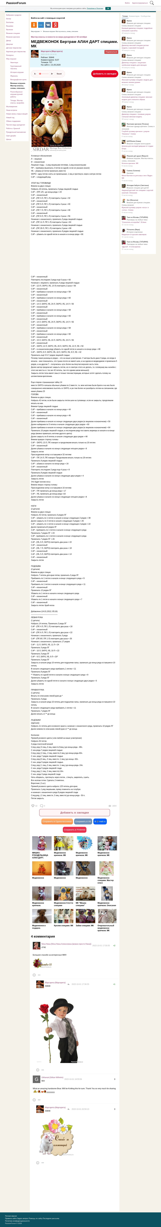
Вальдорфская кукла (18, 79)
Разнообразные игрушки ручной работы (16, 94)
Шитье (8, 139)
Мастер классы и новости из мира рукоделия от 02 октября (59, 37)
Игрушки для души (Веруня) (137, 156)
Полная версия (11, 1216)
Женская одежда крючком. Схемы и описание (138, 127)
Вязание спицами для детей (138, 188)
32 (36, 806)
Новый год (10, 117)
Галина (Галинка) (133, 171)
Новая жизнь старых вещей (16, 114)
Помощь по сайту (35, 1218)
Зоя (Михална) (132, 200)
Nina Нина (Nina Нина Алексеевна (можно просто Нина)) (66, 944)
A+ (52, 74)
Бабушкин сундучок (13, 15)
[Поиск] (152, 3)
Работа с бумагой (13, 128)
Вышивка (9, 26)
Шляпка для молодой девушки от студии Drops (137, 147)
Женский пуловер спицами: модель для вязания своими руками (137, 81)
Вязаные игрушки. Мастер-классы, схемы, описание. (18, 85)
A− (35, 74)
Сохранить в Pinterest (74, 830)
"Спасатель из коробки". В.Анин (134, 222)
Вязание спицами (13, 33)
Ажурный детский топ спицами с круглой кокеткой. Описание (137, 191)
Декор (8, 40)
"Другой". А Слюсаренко (131, 247)
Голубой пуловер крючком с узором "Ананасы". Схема (135, 132)
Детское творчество (13, 48)
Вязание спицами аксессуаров (138, 144)
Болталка (9, 22)
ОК (108, 8)
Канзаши (130, 173)
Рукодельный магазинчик (16, 132)
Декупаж (9, 44)
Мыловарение (11, 106)
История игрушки (17, 72)
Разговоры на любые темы (137, 220)
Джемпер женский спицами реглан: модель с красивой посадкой (135, 46)
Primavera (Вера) (133, 229)
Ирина (129, 21)
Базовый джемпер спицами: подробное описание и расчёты (137, 29)
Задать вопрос (22, 1218)
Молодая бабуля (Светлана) (138, 185)
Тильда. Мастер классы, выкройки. (17, 101)
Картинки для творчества (16, 51)
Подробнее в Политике (95, 8)
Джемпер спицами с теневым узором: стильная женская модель (136, 115)
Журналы (14, 76)
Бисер (8, 19)
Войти (127, 3)
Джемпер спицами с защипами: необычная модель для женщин (134, 64)
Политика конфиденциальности (17, 1221)
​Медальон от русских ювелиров (134, 234)
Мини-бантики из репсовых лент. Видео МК (137, 177)
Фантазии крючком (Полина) (138, 124)
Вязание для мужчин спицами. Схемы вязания (136, 204)
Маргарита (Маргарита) (52, 51)
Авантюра (14, 62)
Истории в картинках (135, 232)
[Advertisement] (73, 254)
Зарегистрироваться (140, 3)
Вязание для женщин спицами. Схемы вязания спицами (136, 24)
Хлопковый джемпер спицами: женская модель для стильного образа (137, 98)
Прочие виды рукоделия (15, 125)
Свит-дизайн (11, 136)
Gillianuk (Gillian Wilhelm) (52, 1077)
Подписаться (111, 52)
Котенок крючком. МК (130, 163)
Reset (59, 74)
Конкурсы (10, 55)
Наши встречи (11, 110)
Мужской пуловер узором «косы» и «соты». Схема (135, 209)
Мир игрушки (11, 59)
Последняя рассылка (51, 1218)
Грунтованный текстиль (15, 67)
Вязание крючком (13, 37)
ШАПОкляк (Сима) (134, 141)
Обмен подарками (13, 121)
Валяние (9, 30)
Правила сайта (11, 1218)
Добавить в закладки (104, 74)
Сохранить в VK (83, 821)
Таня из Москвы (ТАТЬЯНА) (137, 217)
